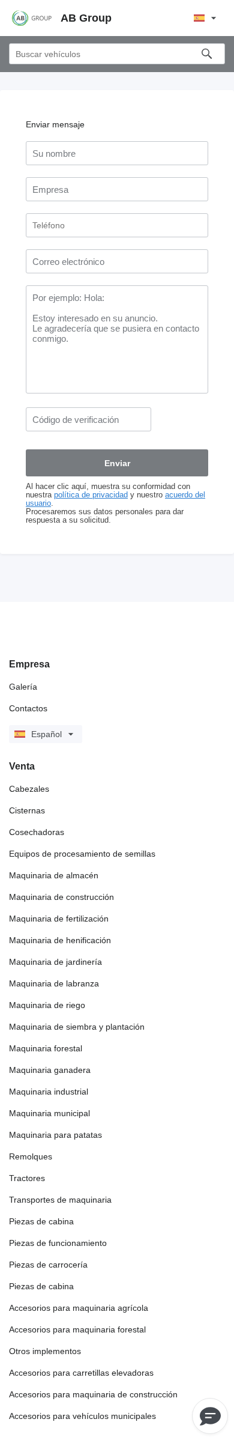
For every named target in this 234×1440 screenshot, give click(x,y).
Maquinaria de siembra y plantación (77, 1026)
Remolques (30, 1156)
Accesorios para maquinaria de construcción (93, 1394)
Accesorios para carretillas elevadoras (81, 1373)
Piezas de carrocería (48, 1264)
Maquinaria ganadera (50, 1070)
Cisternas (27, 810)
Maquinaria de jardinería (55, 962)
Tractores (27, 1178)
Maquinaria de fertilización (59, 918)
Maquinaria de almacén (53, 875)
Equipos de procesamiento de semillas (82, 853)
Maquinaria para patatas (55, 1135)
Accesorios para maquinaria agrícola (78, 1308)
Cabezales (29, 789)
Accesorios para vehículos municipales (82, 1416)
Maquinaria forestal (45, 1048)
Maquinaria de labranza (54, 983)
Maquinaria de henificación (60, 940)
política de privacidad (91, 495)
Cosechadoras (36, 832)
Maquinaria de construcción (61, 897)
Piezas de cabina (41, 1221)
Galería (23, 686)
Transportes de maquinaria (60, 1200)
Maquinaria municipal (49, 1113)
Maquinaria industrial (48, 1091)
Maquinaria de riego (47, 1005)
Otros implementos (45, 1351)
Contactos (28, 708)
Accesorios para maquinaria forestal (77, 1329)
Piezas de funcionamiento (58, 1243)
